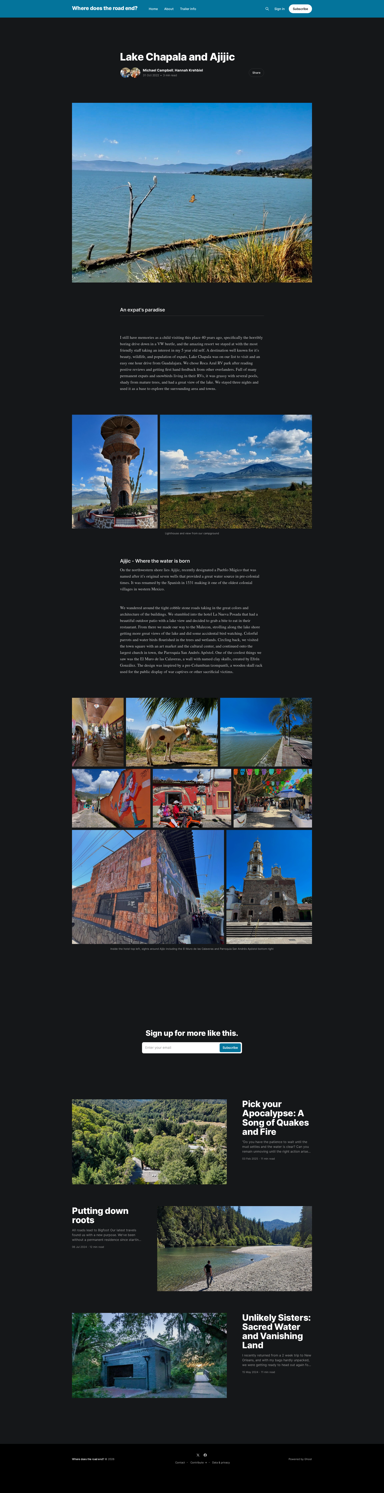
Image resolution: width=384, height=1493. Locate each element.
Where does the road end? (105, 8)
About (169, 9)
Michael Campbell (158, 70)
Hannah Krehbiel (189, 70)
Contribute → (198, 1462)
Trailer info (188, 9)
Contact (180, 1462)
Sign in (279, 9)
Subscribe (300, 9)
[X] (198, 1455)
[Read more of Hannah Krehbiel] (135, 72)
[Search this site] (267, 9)
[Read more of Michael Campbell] (125, 72)
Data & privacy (221, 1462)
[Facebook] (205, 1455)
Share (256, 72)
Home (153, 9)
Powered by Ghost (300, 1459)
